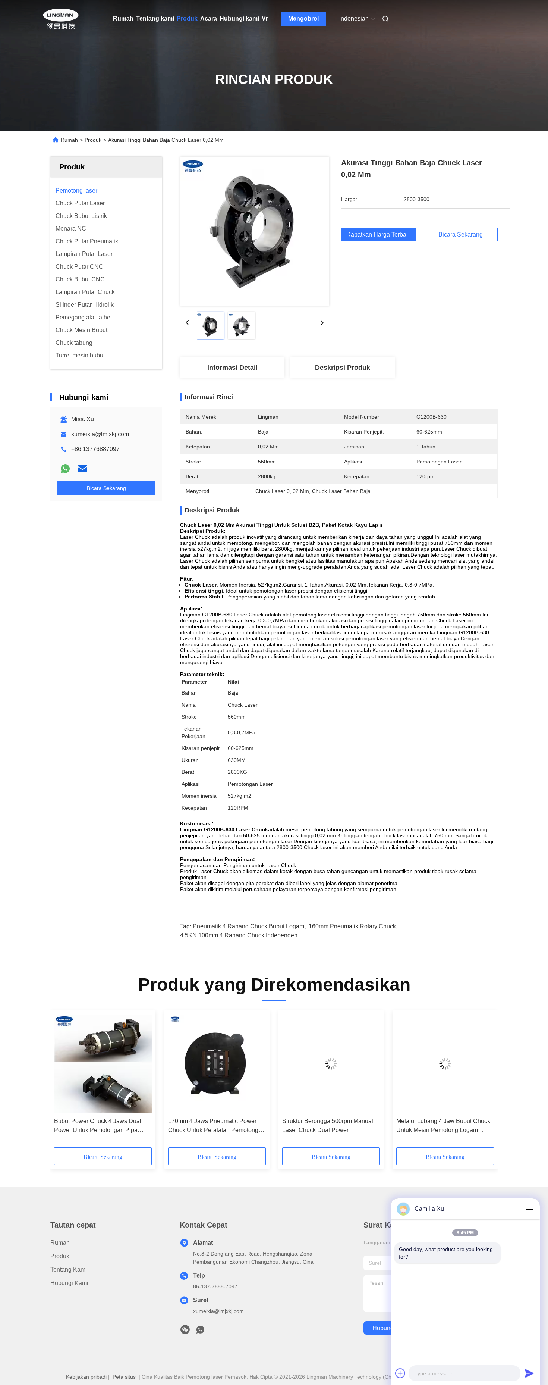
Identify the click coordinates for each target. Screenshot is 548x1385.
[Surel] (82, 469)
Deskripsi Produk (342, 367)
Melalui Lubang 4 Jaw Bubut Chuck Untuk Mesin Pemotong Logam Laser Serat (443, 1126)
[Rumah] (60, 18)
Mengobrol (303, 18)
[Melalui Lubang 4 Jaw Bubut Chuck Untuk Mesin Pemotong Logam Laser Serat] (445, 1064)
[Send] (529, 1373)
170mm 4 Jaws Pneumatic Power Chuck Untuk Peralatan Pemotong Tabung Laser (213, 1126)
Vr (265, 18)
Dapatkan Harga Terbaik (378, 235)
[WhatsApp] (65, 469)
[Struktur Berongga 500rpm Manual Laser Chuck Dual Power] (331, 1064)
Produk (187, 18)
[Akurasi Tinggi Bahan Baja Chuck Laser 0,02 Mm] (254, 231)
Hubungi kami (239, 18)
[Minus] (529, 1208)
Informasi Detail (232, 367)
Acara (208, 18)
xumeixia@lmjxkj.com (100, 434)
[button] (63, 1081)
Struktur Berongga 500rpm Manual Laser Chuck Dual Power (327, 1125)
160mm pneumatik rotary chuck (352, 926)
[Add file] (400, 1373)
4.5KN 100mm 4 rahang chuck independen (238, 935)
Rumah (123, 18)
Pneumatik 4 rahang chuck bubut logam (248, 926)
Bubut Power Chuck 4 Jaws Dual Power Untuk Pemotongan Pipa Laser (97, 1126)
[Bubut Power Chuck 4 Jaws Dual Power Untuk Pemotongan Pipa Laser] (103, 1064)
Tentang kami (155, 18)
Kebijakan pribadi (86, 1377)
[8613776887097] (200, 1332)
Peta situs (124, 1377)
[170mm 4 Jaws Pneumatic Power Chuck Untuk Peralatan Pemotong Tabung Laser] (217, 1064)
